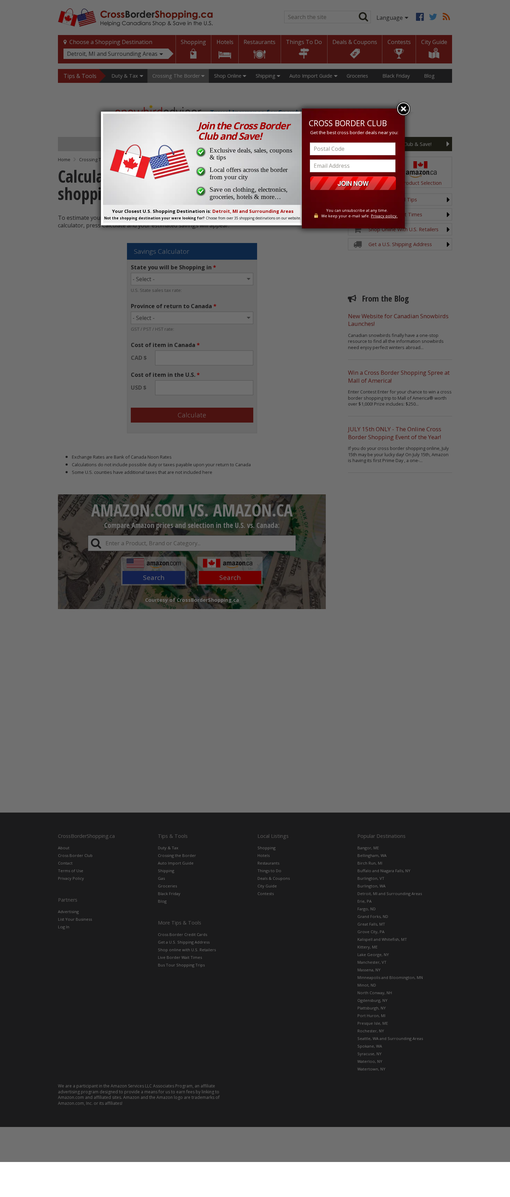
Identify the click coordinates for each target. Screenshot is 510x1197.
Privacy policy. (384, 215)
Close (403, 109)
